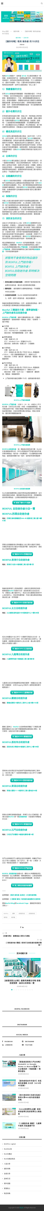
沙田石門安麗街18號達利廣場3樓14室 (20, 834)
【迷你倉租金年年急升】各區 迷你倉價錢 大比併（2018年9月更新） (30, 1083)
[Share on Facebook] (20, 927)
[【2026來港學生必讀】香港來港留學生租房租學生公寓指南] (9, 1111)
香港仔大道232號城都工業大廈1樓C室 (20, 564)
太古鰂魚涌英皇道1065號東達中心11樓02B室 (23, 613)
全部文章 (25, 37)
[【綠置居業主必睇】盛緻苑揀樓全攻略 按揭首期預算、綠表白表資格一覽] (22, 967)
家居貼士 (7, 1188)
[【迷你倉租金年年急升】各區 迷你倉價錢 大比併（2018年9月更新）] (9, 1083)
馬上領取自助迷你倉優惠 (23, 885)
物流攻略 (7, 1193)
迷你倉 (7, 94)
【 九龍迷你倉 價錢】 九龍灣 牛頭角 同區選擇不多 (29, 1124)
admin (22, 44)
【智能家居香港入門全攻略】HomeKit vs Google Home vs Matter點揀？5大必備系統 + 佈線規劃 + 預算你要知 (30, 1066)
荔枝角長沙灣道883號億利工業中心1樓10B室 (23, 747)
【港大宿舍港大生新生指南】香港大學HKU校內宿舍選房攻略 (30, 1097)
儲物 (13, 913)
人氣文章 (7, 1164)
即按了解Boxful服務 (23, 503)
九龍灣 (15, 654)
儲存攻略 (16, 31)
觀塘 (14, 698)
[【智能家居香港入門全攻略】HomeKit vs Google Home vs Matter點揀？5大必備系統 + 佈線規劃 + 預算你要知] (9, 1064)
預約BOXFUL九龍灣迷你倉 (23, 692)
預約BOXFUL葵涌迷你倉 (23, 824)
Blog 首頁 (5, 31)
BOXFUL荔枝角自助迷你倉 (16, 742)
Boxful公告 (8, 1149)
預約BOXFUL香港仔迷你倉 (23, 602)
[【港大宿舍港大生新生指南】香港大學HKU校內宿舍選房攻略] (9, 1097)
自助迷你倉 (23, 817)
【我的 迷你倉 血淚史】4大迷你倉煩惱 (23, 895)
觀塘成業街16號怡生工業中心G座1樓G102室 (22, 703)
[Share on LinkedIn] (23, 927)
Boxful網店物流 (9, 1159)
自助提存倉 (22, 913)
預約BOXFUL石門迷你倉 (23, 868)
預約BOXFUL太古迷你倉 (23, 649)
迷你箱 (13, 917)
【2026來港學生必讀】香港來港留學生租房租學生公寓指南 (30, 1111)
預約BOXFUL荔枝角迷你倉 (23, 780)
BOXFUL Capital (10, 1144)
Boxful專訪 (8, 1154)
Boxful (19, 243)
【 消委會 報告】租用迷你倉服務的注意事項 (25, 899)
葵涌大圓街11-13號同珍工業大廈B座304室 (22, 790)
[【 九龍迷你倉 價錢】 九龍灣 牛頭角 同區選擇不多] (9, 1125)
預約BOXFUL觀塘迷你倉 (23, 736)
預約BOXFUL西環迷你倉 (23, 554)
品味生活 (7, 1178)
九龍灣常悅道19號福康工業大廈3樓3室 (20, 659)
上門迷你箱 (24, 247)
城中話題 (7, 1183)
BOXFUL (7, 654)
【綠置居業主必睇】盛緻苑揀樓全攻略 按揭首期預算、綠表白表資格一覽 (22, 981)
